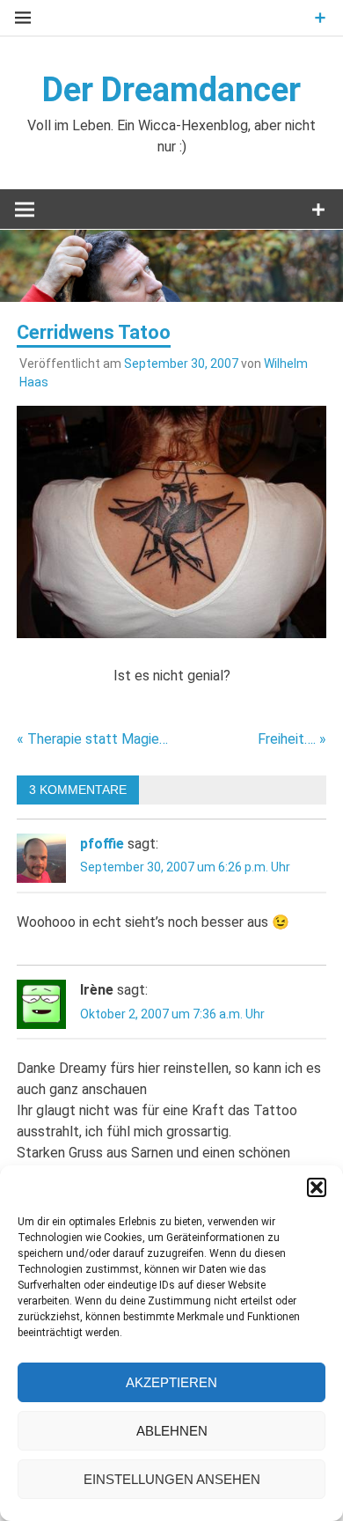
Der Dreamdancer (171, 89)
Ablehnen (172, 1430)
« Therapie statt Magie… (92, 739)
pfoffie (102, 843)
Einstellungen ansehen (172, 1479)
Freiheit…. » (292, 739)
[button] (316, 1187)
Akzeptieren (171, 1382)
